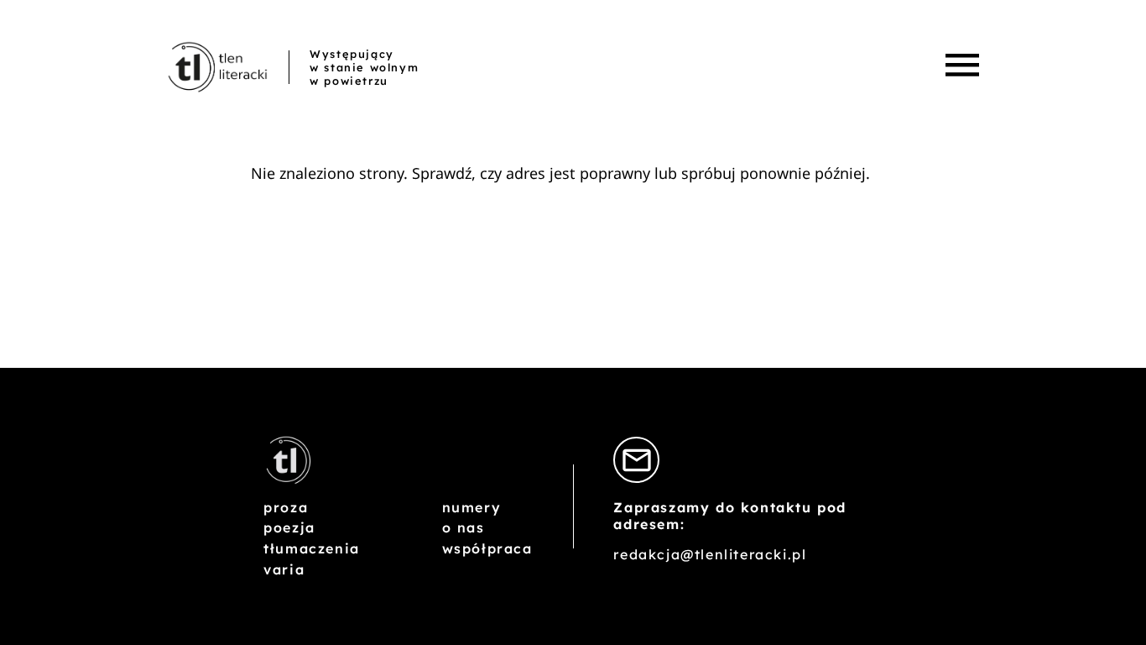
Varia (284, 569)
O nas (463, 527)
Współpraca (487, 548)
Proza (285, 507)
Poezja (289, 527)
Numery (472, 507)
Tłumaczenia (311, 548)
